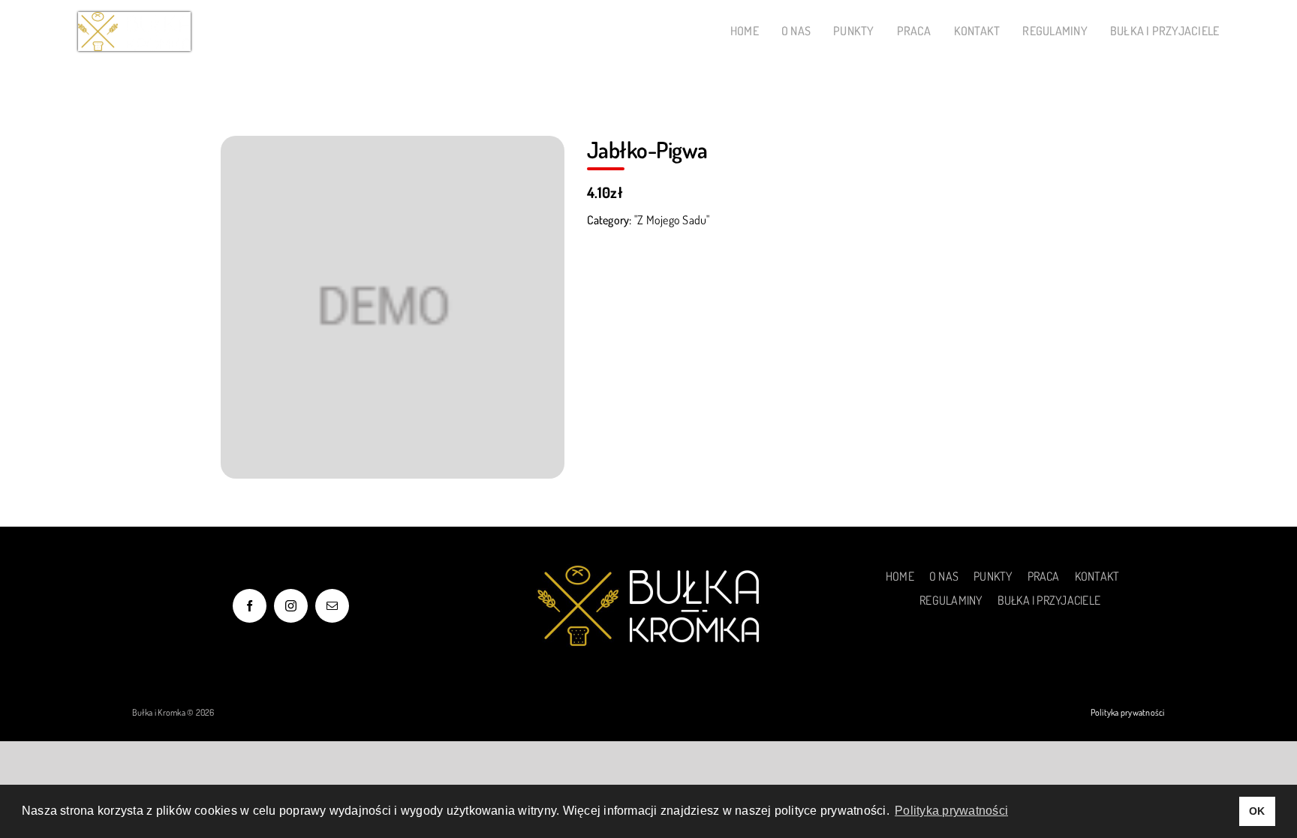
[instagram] (291, 606)
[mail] (332, 606)
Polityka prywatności (1128, 712)
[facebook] (249, 606)
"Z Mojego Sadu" (672, 219)
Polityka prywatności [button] (951, 810)
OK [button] (1257, 811)
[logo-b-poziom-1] (134, 18)
